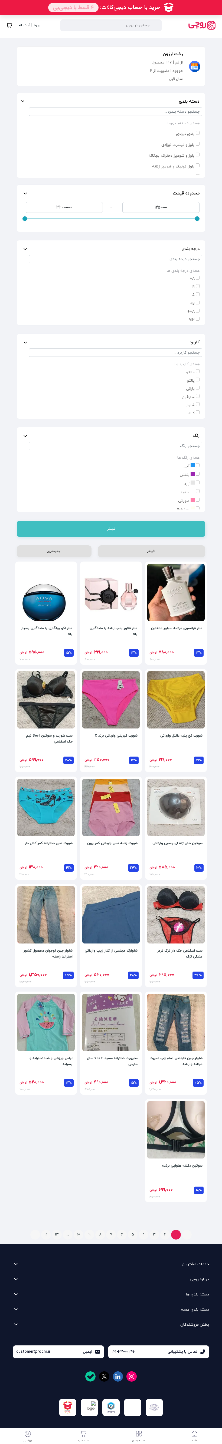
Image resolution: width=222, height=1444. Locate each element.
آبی (187, 466)
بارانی (190, 388)
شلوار (190, 405)
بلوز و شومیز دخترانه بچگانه (171, 155)
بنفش (185, 475)
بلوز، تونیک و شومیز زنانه (173, 166)
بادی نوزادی (185, 134)
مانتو (190, 372)
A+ (192, 278)
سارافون (188, 397)
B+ (192, 303)
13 (57, 1234)
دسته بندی (189, 102)
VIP (192, 320)
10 (78, 1234)
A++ (191, 311)
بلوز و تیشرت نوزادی (177, 144)
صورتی (184, 500)
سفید (185, 492)
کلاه (191, 413)
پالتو (191, 380)
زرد (187, 483)
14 (46, 1234)
